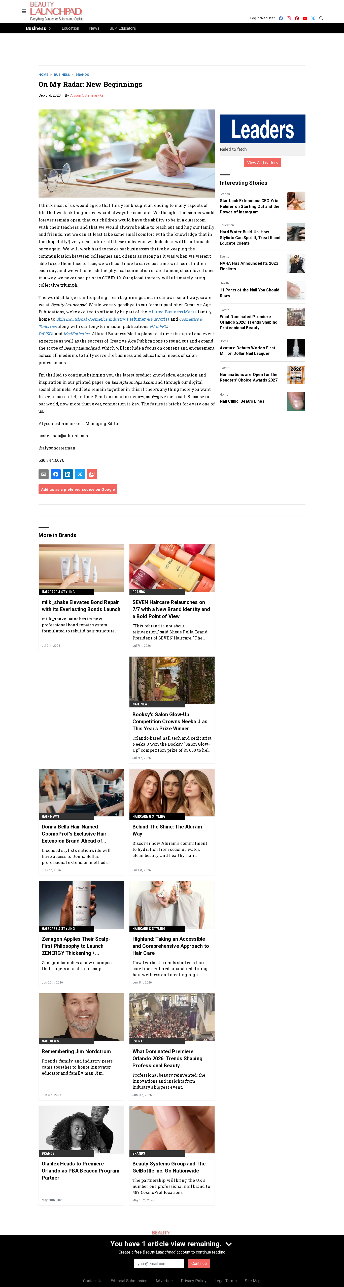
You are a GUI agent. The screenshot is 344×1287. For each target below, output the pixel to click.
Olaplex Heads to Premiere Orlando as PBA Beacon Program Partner (80, 1171)
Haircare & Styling (58, 592)
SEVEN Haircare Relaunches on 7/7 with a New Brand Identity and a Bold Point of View (171, 609)
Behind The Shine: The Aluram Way (167, 830)
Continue (199, 1263)
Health (224, 283)
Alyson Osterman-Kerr (88, 95)
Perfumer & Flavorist (148, 319)
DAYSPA (46, 333)
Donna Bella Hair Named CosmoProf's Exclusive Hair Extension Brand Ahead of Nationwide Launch (74, 834)
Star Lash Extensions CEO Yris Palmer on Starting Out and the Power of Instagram (250, 206)
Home (43, 75)
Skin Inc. (64, 319)
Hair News (50, 816)
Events (224, 256)
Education (227, 225)
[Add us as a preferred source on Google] (92, 474)
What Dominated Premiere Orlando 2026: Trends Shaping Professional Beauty (249, 322)
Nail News (141, 704)
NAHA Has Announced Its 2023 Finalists (249, 266)
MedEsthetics (76, 333)
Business (62, 75)
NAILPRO (158, 326)
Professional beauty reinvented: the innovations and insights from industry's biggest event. (168, 1081)
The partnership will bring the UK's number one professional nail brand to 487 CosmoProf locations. (171, 1186)
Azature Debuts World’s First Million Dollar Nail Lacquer (247, 351)
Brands (82, 75)
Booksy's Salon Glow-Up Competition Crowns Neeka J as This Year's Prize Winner (170, 721)
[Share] (56, 474)
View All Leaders (262, 162)
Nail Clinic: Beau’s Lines (242, 401)
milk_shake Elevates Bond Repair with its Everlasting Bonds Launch (81, 605)
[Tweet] (80, 474)
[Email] (44, 474)
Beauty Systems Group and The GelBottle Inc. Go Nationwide (168, 1167)
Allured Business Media (172, 311)
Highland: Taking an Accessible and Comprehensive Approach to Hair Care (170, 946)
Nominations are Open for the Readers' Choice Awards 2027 (249, 377)
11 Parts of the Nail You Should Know (249, 293)
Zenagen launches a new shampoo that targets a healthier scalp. (77, 965)
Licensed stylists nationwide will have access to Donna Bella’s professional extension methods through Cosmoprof (76, 856)
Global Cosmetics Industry (100, 319)
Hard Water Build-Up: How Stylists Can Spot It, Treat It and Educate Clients (250, 238)
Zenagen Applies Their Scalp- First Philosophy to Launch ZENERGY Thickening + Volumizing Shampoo (76, 946)
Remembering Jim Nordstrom (76, 1051)
